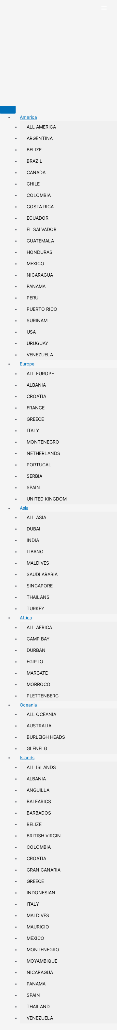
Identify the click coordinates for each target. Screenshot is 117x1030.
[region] (58, 52)
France (36, 407)
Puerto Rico (42, 309)
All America (41, 127)
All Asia (36, 517)
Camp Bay (38, 638)
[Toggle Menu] (8, 110)
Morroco (38, 684)
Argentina (40, 138)
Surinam (37, 320)
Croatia (36, 396)
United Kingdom (47, 498)
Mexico (35, 263)
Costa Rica (40, 206)
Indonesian (41, 892)
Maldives (38, 563)
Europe (27, 363)
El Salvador (42, 229)
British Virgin (44, 835)
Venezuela (40, 354)
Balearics (39, 801)
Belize (34, 149)
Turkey (35, 608)
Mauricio (38, 926)
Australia (39, 725)
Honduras (39, 252)
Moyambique (42, 961)
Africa (26, 617)
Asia (24, 508)
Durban (36, 650)
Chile (33, 183)
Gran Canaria (43, 869)
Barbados (39, 813)
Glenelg (37, 748)
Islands (27, 757)
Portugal (39, 464)
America (28, 117)
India (33, 540)
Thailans (38, 597)
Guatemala (40, 240)
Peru (32, 297)
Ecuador (37, 218)
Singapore (40, 585)
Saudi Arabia (42, 574)
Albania (36, 385)
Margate (37, 673)
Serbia (34, 476)
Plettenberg (42, 695)
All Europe (40, 373)
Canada (36, 172)
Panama (36, 286)
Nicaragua (40, 275)
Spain (33, 487)
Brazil (34, 161)
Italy (33, 430)
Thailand (38, 1006)
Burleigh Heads (46, 737)
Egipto (35, 661)
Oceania (28, 704)
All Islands (41, 767)
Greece (35, 419)
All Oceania (41, 714)
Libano (35, 551)
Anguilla (38, 790)
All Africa (39, 627)
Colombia (39, 195)
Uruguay (37, 343)
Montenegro (43, 442)
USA (31, 332)
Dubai (33, 528)
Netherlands (43, 453)
